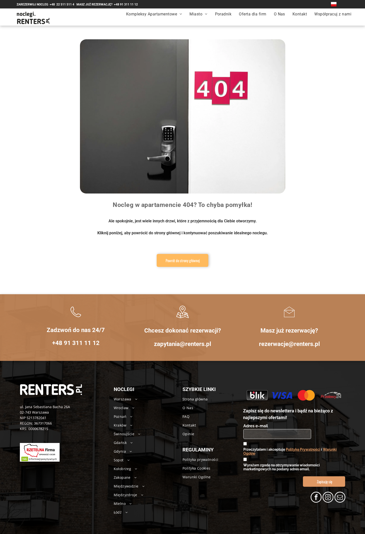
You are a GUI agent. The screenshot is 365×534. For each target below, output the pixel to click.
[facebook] (316, 498)
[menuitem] (154, 14)
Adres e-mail (255, 426)
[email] (339, 498)
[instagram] (328, 498)
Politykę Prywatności (303, 449)
